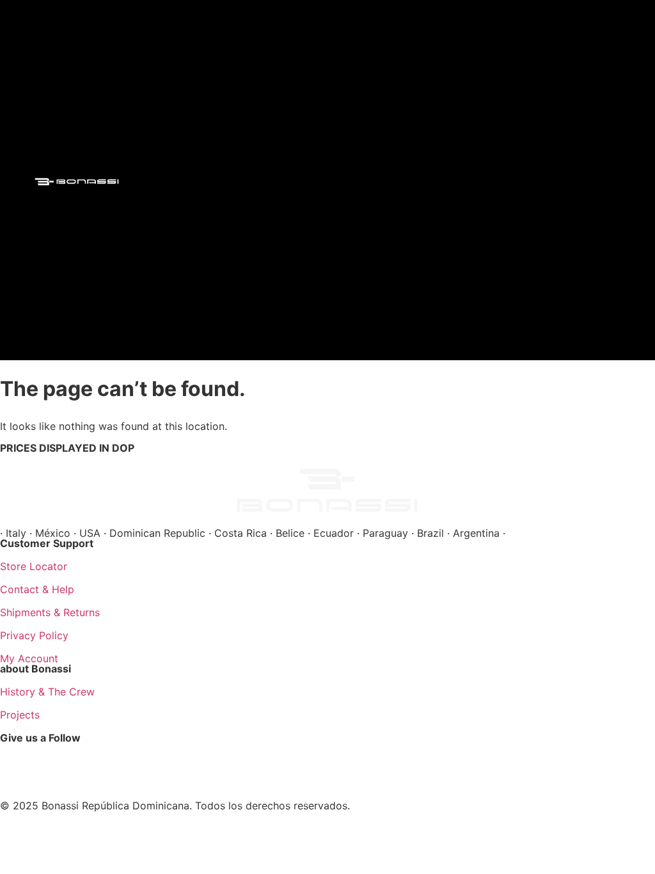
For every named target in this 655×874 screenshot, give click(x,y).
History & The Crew (47, 691)
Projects (20, 714)
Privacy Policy (34, 635)
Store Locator (33, 566)
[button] (297, 176)
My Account (29, 658)
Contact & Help (37, 589)
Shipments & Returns (50, 612)
